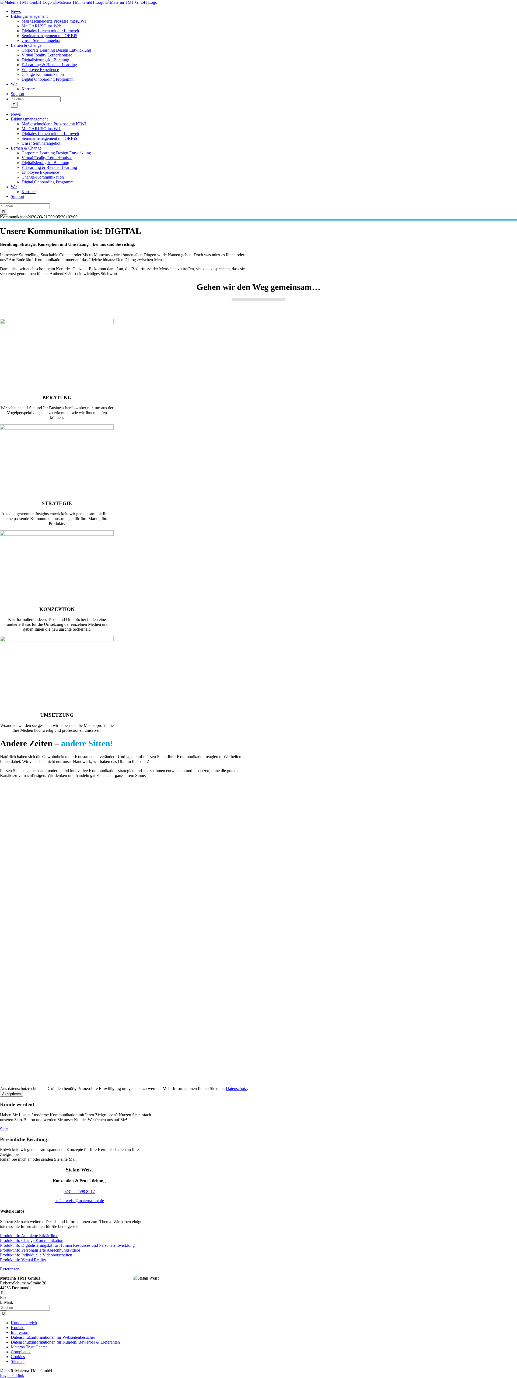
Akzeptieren (11, 1094)
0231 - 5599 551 (24, 1297)
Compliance (21, 1351)
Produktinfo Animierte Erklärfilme (29, 1235)
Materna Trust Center (29, 1347)
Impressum (20, 1332)
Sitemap (18, 1361)
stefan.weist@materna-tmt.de (79, 1200)
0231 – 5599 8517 (79, 1191)
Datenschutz (236, 1088)
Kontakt (18, 1327)
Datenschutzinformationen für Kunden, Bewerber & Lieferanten (65, 1342)
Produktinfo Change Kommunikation (31, 1240)
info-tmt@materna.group (35, 1302)
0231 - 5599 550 (23, 1292)
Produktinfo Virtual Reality (23, 1260)
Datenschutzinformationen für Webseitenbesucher (53, 1337)
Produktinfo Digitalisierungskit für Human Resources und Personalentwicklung (67, 1245)
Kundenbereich (24, 1322)
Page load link (12, 1375)
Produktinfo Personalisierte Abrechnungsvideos (40, 1250)
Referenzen (9, 1269)
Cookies (18, 1356)
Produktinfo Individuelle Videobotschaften (36, 1255)
